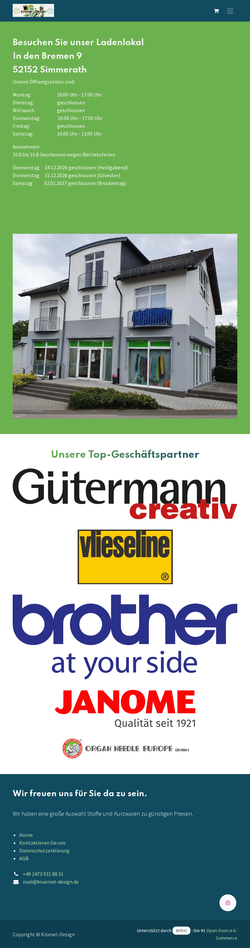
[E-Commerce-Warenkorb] (216, 11)
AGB (24, 858)
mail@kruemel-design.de (51, 881)
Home (26, 835)
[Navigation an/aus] (230, 10)
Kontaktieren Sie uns (42, 842)
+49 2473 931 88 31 (43, 874)
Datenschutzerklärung (44, 850)
